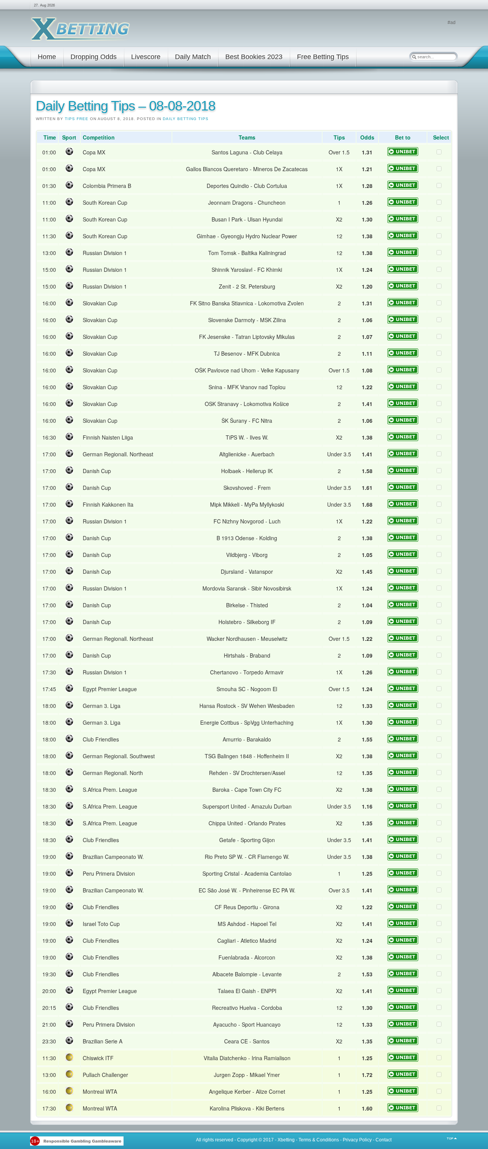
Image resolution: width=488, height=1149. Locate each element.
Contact (384, 1140)
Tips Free (76, 119)
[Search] (414, 56)
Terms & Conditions (319, 1140)
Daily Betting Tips (186, 119)
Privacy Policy (357, 1140)
